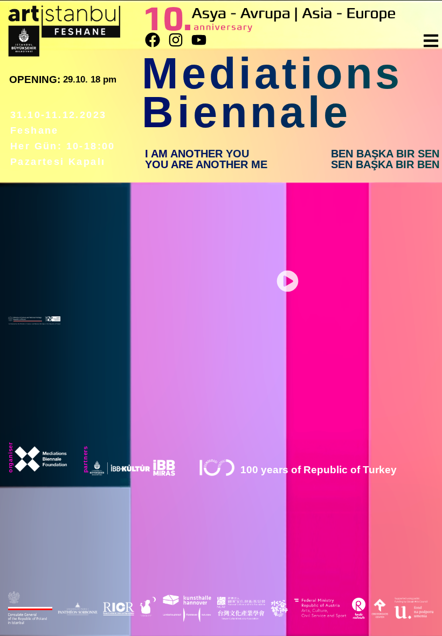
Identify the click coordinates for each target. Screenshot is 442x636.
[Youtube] (198, 39)
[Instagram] (175, 39)
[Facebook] (152, 39)
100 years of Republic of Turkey (318, 469)
